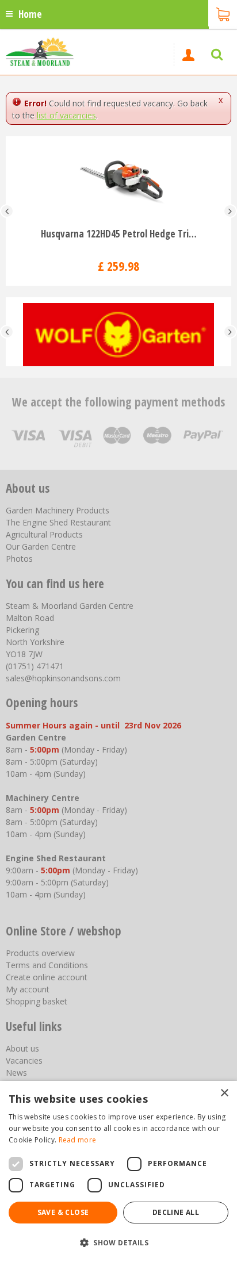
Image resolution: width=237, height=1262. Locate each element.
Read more (78, 1140)
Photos (19, 558)
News (16, 1072)
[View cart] (222, 13)
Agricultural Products (44, 534)
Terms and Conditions (47, 965)
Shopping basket (36, 1001)
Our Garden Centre (41, 546)
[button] (118, 1242)
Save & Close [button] (63, 1212)
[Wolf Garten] (118, 331)
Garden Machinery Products (57, 510)
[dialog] (118, 1171)
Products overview (40, 953)
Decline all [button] (175, 1212)
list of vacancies (66, 115)
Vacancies (24, 1060)
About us (22, 1048)
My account (27, 989)
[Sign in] (188, 54)
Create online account (46, 977)
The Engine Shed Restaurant (58, 522)
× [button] (224, 1093)
